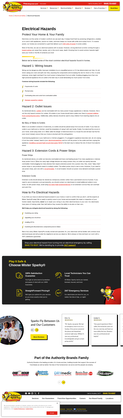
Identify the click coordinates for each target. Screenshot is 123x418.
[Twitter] (35, 393)
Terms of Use (69, 409)
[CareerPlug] (26, 393)
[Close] (57, 403)
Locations (109, 398)
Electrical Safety (20, 16)
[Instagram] (32, 393)
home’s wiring (26, 50)
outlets (38, 111)
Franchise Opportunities (67, 398)
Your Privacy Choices (81, 409)
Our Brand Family (95, 398)
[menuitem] (44, 8)
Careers (83, 398)
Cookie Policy (29, 408)
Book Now (114, 8)
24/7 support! (70, 245)
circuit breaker (49, 169)
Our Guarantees (48, 398)
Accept (52, 413)
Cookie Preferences (19, 408)
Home (11, 16)
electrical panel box (55, 140)
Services (35, 398)
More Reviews (38, 337)
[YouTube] (29, 393)
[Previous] (32, 330)
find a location (43, 3)
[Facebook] (39, 393)
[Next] (36, 330)
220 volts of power (69, 44)
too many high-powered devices (60, 184)
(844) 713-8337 (110, 4)
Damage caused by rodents (34, 100)
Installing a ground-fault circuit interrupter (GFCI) (46, 143)
